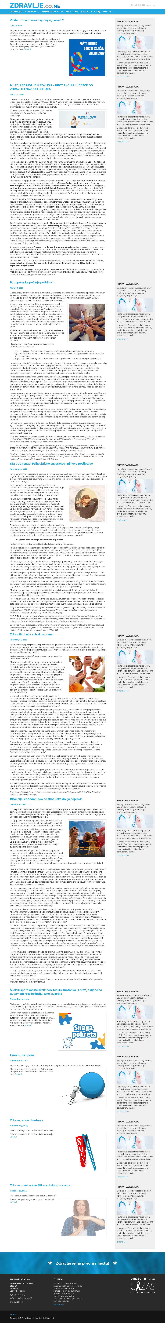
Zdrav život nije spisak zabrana (31, 634)
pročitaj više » (123, 76)
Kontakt (107, 12)
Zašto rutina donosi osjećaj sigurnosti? (37, 20)
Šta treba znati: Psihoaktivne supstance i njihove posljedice (51, 463)
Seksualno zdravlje (77, 12)
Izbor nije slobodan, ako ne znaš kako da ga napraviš (46, 799)
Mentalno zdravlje (52, 12)
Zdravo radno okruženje (26, 1120)
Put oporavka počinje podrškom (32, 282)
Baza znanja (32, 12)
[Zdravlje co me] (35, 5)
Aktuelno (16, 12)
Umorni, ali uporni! (22, 1055)
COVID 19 (95, 12)
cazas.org (150, 5)
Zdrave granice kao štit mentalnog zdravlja (40, 1185)
